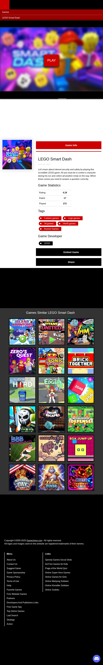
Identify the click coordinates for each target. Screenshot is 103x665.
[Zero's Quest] (22, 360)
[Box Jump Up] (80, 448)
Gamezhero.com (34, 540)
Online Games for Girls (56, 577)
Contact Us (12, 564)
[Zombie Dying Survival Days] (22, 419)
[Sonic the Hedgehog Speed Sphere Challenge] (51, 360)
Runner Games (51, 229)
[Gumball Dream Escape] (51, 419)
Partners (11, 598)
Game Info (71, 145)
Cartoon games (51, 218)
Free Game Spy (14, 607)
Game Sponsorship (16, 572)
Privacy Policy (13, 577)
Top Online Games (15, 611)
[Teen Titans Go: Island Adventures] (22, 331)
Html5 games (69, 223)
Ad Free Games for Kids (56, 564)
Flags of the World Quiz (56, 568)
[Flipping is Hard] (22, 390)
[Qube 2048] (80, 390)
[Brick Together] (80, 360)
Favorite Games (14, 590)
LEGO (47, 243)
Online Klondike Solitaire (57, 585)
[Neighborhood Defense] (80, 419)
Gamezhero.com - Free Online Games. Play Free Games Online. (26, 4)
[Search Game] (98, 5)
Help (9, 585)
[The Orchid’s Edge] (51, 390)
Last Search (12, 615)
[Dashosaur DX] (51, 448)
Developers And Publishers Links (22, 602)
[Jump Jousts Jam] (80, 331)
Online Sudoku (52, 590)
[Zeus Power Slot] (51, 477)
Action (10, 624)
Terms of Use (13, 581)
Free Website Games (17, 594)
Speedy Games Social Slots (58, 560)
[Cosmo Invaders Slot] (80, 477)
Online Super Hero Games (57, 572)
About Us (11, 560)
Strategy (11, 620)
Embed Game (71, 252)
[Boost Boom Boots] (22, 448)
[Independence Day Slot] (22, 477)
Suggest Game (14, 568)
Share (71, 262)
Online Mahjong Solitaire (57, 581)
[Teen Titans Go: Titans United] (51, 331)
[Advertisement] (51, 119)
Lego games (74, 218)
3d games (49, 223)
